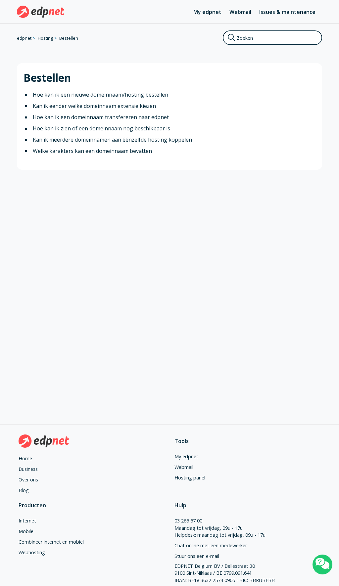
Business (28, 469)
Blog (24, 490)
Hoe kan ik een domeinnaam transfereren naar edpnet (101, 117)
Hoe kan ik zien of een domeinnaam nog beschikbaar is (101, 128)
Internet (27, 521)
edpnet (24, 38)
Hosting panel (189, 477)
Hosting (45, 38)
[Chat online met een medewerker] (322, 564)
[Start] (40, 12)
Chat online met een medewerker (210, 545)
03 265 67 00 (188, 521)
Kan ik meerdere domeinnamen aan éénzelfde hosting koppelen (112, 139)
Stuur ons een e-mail (196, 556)
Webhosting (32, 552)
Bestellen (68, 38)
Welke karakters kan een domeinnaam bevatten (92, 151)
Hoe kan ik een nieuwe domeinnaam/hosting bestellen (100, 94)
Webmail (240, 12)
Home (25, 458)
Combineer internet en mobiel (51, 542)
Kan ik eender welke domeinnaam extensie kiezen (94, 106)
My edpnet (207, 12)
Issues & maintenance (287, 12)
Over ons (28, 479)
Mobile (26, 531)
